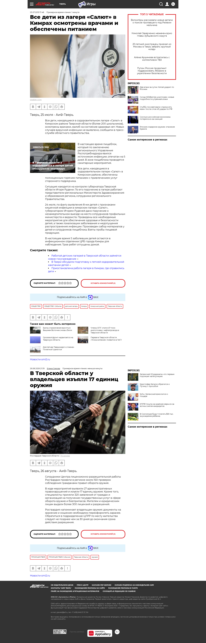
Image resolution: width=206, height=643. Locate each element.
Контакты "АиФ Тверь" (61, 588)
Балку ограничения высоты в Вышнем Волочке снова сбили (57, 329)
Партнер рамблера (77, 632)
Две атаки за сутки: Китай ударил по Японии (157, 88)
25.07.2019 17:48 (37, 12)
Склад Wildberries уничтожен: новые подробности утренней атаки (157, 98)
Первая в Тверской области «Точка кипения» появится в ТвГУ (106, 338)
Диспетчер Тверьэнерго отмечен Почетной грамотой (58, 348)
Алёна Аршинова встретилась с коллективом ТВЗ (152, 58)
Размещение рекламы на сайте (90, 588)
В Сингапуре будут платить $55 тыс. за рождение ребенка (157, 415)
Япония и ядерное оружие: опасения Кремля (157, 128)
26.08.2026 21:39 (37, 368)
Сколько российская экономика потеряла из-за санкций (155, 118)
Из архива (65, 456)
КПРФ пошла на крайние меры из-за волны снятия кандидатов (157, 405)
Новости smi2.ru (40, 359)
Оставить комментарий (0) (103, 283)
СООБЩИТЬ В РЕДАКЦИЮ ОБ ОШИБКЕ (119, 591)
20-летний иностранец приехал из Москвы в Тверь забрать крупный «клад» (152, 47)
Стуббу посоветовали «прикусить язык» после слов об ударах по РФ (156, 108)
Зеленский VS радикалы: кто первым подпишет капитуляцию (157, 375)
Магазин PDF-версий (101, 585)
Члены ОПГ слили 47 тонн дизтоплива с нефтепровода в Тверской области (105, 330)
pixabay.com (36, 99)
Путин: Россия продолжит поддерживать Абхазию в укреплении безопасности (152, 71)
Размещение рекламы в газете (123, 588)
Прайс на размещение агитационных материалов (75, 591)
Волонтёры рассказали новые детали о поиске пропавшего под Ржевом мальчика (152, 22)
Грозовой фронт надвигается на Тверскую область (58, 338)
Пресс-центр (82, 585)
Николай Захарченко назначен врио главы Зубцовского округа (152, 34)
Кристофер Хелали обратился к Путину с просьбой (155, 385)
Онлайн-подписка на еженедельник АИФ (134, 585)
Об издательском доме (62, 585)
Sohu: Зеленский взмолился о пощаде (154, 395)
